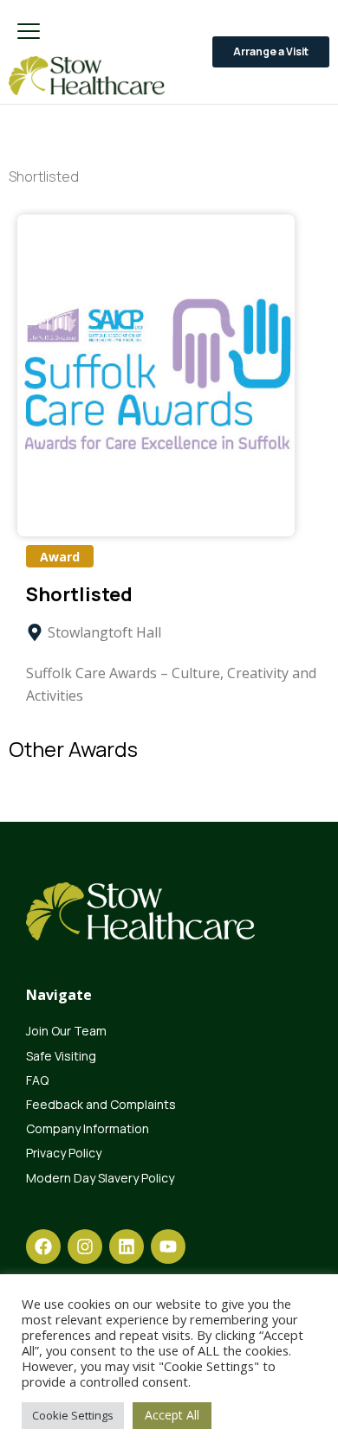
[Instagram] (85, 1246)
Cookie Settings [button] (73, 1415)
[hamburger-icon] (28, 32)
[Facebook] (43, 1246)
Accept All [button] (172, 1415)
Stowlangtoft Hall (104, 632)
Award (60, 556)
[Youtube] (168, 1246)
